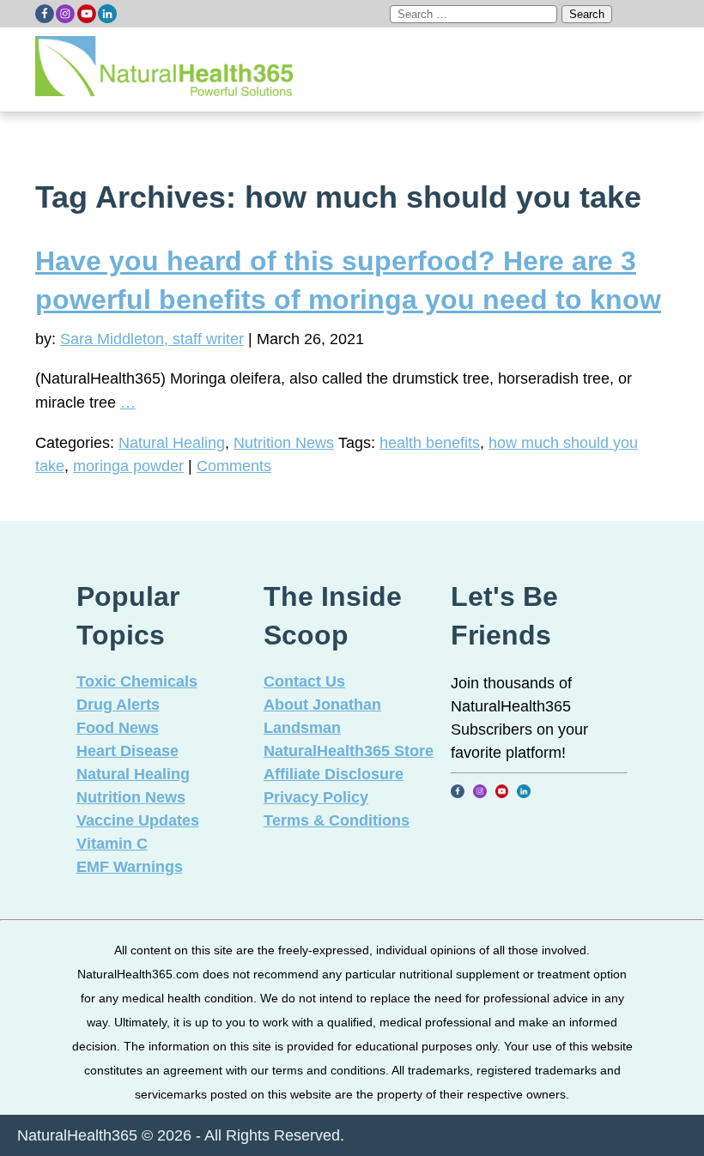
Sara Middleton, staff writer (152, 339)
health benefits (429, 442)
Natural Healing (171, 442)
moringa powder (128, 466)
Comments (234, 466)
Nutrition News (284, 442)
